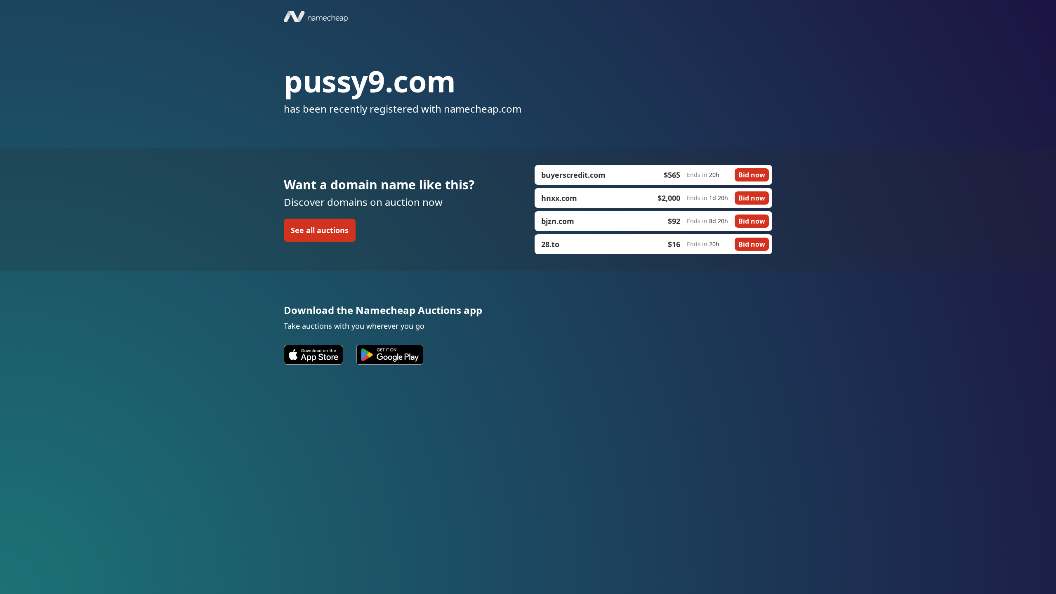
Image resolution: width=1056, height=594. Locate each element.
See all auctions (320, 230)
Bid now (751, 174)
